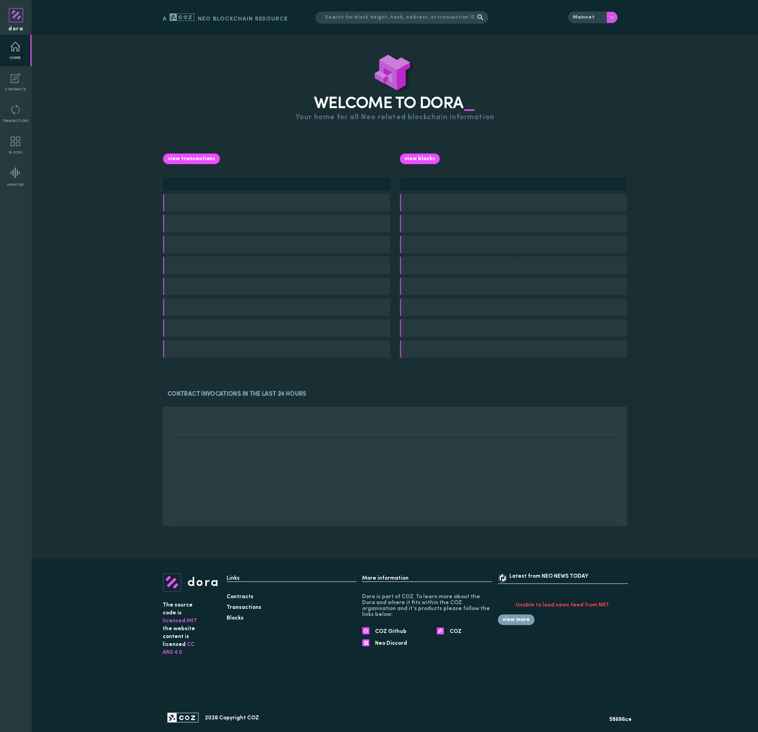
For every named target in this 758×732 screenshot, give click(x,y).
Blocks (15, 152)
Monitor (15, 185)
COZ (253, 718)
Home (15, 58)
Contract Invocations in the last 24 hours (236, 394)
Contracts (15, 89)
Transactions (15, 121)
